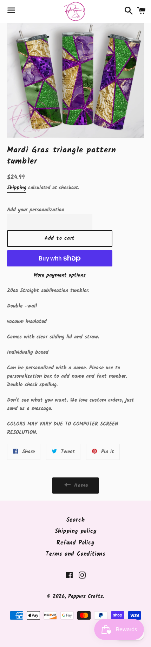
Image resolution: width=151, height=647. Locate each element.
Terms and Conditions (75, 554)
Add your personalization (35, 210)
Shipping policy (76, 531)
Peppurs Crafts (85, 596)
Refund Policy (75, 543)
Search (75, 520)
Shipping (16, 188)
